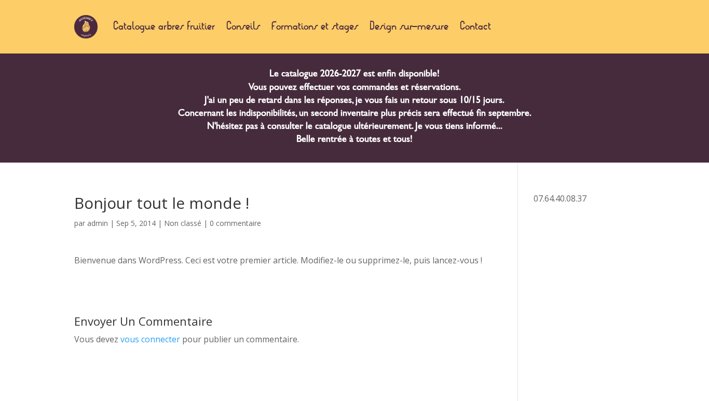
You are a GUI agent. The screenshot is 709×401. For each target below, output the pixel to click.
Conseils (243, 27)
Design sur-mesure (409, 27)
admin (97, 223)
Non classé (182, 223)
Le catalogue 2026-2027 (315, 74)
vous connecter (150, 339)
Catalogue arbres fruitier (164, 27)
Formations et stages (314, 27)
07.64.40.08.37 (560, 198)
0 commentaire (235, 223)
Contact (475, 27)
